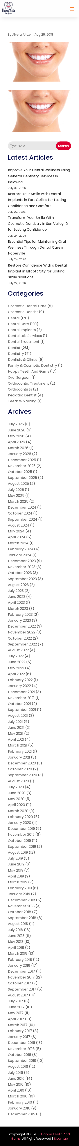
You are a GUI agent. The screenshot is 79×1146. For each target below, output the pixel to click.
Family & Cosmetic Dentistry (32, 365)
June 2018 (16, 935)
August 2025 (18, 483)
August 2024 (18, 525)
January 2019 (19, 894)
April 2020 (16, 804)
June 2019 (16, 864)
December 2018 (21, 900)
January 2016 (19, 1108)
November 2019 (21, 834)
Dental (14, 318)
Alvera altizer (22, 34)
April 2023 (16, 602)
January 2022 (19, 685)
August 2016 (18, 1066)
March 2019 (17, 882)
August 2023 (18, 584)
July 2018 (15, 929)
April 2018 (16, 947)
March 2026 (18, 447)
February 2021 (20, 751)
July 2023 (16, 590)
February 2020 (20, 816)
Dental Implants (22, 329)
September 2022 (22, 644)
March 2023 (18, 608)
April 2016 (16, 1090)
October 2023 (20, 572)
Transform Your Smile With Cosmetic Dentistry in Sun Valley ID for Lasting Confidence (38, 223)
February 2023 (20, 614)
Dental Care (18, 323)
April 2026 (16, 442)
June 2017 (16, 1007)
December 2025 (22, 459)
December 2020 (22, 763)
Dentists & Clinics (23, 359)
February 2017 (20, 1030)
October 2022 (20, 638)
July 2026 (16, 424)
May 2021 (15, 733)
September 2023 (22, 578)
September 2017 (22, 989)
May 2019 (15, 870)
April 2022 (16, 674)
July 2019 (15, 858)
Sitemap (61, 1138)
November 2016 (21, 1048)
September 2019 (22, 846)
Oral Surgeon (19, 377)
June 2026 (16, 430)
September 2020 (22, 775)
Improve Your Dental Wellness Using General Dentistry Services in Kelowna (39, 175)
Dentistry (16, 353)
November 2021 (21, 697)
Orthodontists (20, 389)
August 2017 (18, 995)
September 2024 (22, 519)
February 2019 (20, 888)
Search (63, 146)
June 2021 (16, 727)
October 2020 (20, 769)
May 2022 (16, 668)
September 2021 (22, 709)
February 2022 (20, 679)
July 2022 (16, 656)
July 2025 (16, 489)
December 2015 (21, 1114)
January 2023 (19, 620)
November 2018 (21, 906)
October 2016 (19, 1054)
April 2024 (16, 537)
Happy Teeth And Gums (28, 371)
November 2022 (21, 632)
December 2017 (21, 971)
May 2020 (16, 798)
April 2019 (16, 876)
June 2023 (16, 596)
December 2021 (21, 691)
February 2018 (20, 959)
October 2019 (19, 840)
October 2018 (19, 911)
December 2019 (21, 828)
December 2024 (22, 507)
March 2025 (18, 501)
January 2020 (19, 822)
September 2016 (22, 1060)
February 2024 (20, 549)
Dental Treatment (24, 341)
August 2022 (18, 650)
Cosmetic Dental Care (27, 306)
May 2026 (16, 436)
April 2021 (16, 739)
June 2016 (16, 1078)
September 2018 (22, 917)
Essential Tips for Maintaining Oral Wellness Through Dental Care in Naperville (37, 247)
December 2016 (21, 1042)
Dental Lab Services (25, 335)
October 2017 (19, 983)
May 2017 (15, 1012)
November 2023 (21, 566)
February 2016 (20, 1102)
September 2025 (22, 477)
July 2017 (15, 1001)
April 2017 (16, 1019)
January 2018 (19, 965)
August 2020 (18, 781)
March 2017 (17, 1024)
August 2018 (18, 923)
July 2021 (15, 721)
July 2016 (15, 1072)
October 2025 (20, 471)
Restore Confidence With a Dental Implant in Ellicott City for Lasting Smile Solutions (37, 271)
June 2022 (16, 662)
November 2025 (22, 465)
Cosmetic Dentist (23, 311)
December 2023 (22, 560)
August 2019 (18, 852)
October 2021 (19, 703)
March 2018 (17, 953)
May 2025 (16, 495)
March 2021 (17, 745)
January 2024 (19, 555)
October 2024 (20, 513)
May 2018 (15, 941)
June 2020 (16, 792)
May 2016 (15, 1084)
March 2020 (18, 810)
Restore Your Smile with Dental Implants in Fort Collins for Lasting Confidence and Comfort (37, 199)
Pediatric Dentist (22, 395)
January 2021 (19, 757)
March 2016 (17, 1096)
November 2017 (21, 977)
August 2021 (18, 715)
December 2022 (22, 626)
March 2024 (18, 543)
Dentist (14, 347)
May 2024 (16, 531)
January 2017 (19, 1036)
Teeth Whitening (22, 401)
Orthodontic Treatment (28, 383)
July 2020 (16, 787)
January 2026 (19, 453)
